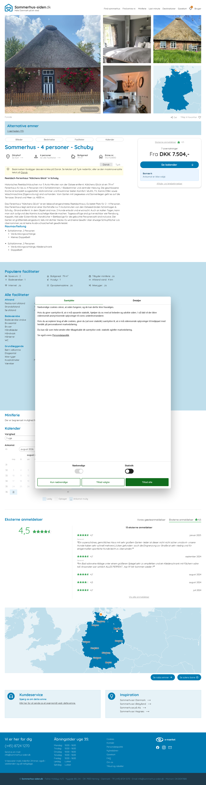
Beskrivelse (49, 139)
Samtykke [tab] (69, 300)
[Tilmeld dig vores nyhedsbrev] (170, 747)
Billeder (19, 139)
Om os (110, 762)
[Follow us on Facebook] (158, 747)
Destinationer (169, 8)
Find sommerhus (112, 8)
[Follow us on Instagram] (164, 747)
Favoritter (191, 7)
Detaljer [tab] (137, 300)
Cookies (110, 739)
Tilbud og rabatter (115, 766)
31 (13, 492)
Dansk (106, 164)
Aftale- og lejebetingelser (169, 183)
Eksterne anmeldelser (165, 142)
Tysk (118, 164)
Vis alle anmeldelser (139, 596)
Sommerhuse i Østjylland (133, 703)
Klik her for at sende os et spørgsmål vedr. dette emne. (47, 703)
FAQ (109, 758)
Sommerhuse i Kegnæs (132, 711)
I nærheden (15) (15, 131)
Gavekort (182, 8)
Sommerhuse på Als (130, 707)
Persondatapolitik (115, 746)
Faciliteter (79, 139)
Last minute (154, 8)
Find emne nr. (129, 8)
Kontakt (110, 743)
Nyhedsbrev (112, 750)
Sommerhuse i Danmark (133, 700)
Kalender (110, 139)
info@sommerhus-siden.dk (17, 754)
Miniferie (142, 8)
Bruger (198, 8)
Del (175, 117)
